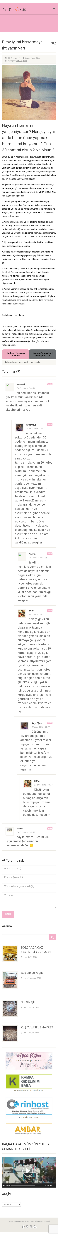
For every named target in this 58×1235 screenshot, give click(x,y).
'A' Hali (19, 61)
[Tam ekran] (54, 1185)
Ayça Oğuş (31, 424)
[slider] (23, 1185)
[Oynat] (4, 1185)
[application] (29, 1172)
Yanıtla (49, 384)
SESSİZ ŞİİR (29, 1002)
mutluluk (37, 362)
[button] (27, 1170)
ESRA (31, 610)
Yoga (25, 61)
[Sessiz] (51, 1185)
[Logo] (19, 9)
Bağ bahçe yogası (32, 972)
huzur (9, 362)
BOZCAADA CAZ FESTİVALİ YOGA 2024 (36, 949)
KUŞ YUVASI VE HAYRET (37, 1027)
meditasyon (28, 362)
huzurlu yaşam (17, 362)
